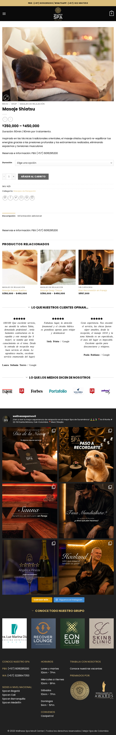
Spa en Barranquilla (13, 698)
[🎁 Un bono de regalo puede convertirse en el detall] (29, 454)
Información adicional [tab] (30, 216)
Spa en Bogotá (11, 691)
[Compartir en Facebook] (10, 197)
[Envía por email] (21, 197)
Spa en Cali (8, 695)
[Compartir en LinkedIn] (32, 197)
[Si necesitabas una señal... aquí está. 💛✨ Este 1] (86, 454)
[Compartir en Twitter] (15, 197)
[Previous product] (10, 119)
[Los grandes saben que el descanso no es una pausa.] (86, 567)
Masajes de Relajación (32, 103)
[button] (4, 13)
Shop (14, 103)
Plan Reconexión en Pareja (93, 290)
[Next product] (5, 119)
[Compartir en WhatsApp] (5, 197)
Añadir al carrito (33, 176)
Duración (7, 163)
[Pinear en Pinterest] (26, 197)
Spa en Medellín (11, 702)
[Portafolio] (58, 391)
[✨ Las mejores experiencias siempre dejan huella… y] (29, 567)
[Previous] (2, 274)
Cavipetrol (47, 716)
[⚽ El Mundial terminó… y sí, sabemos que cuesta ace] (86, 510)
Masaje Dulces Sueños (14, 290)
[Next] (113, 274)
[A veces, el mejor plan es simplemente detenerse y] (29, 510)
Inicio (5, 103)
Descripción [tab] (8, 216)
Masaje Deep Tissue (51, 290)
